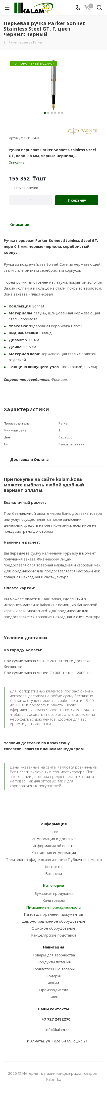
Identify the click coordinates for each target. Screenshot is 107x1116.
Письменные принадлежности (53, 907)
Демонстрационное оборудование (53, 921)
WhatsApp (60, 1098)
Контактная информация (53, 852)
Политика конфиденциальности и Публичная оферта (53, 859)
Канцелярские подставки (53, 935)
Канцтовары (54, 900)
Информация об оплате (53, 845)
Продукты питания (54, 961)
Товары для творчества (53, 954)
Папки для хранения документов (53, 914)
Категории (53, 885)
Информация (54, 823)
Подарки (53, 975)
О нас (53, 831)
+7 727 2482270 (56, 1019)
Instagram (47, 1098)
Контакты (53, 866)
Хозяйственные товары (53, 968)
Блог (54, 996)
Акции (53, 982)
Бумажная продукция (53, 893)
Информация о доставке (54, 838)
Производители (53, 989)
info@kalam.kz (57, 1029)
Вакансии (53, 873)
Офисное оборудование (53, 928)
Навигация (53, 946)
